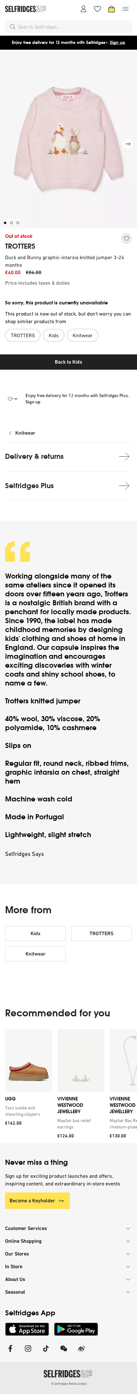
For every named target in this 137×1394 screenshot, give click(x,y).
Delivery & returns (34, 456)
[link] (27, 1111)
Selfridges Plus (29, 485)
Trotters (116, 594)
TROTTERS (20, 246)
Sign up (117, 42)
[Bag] (111, 9)
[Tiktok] (46, 1352)
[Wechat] (64, 1352)
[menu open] (125, 9)
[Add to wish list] (126, 238)
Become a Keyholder (32, 1201)
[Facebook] (10, 1352)
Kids (35, 933)
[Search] (13, 26)
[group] (68, 1086)
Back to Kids (68, 362)
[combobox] (73, 27)
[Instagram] (28, 1352)
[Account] (83, 9)
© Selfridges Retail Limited (68, 1383)
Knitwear (25, 433)
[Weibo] (81, 1352)
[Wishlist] (97, 9)
